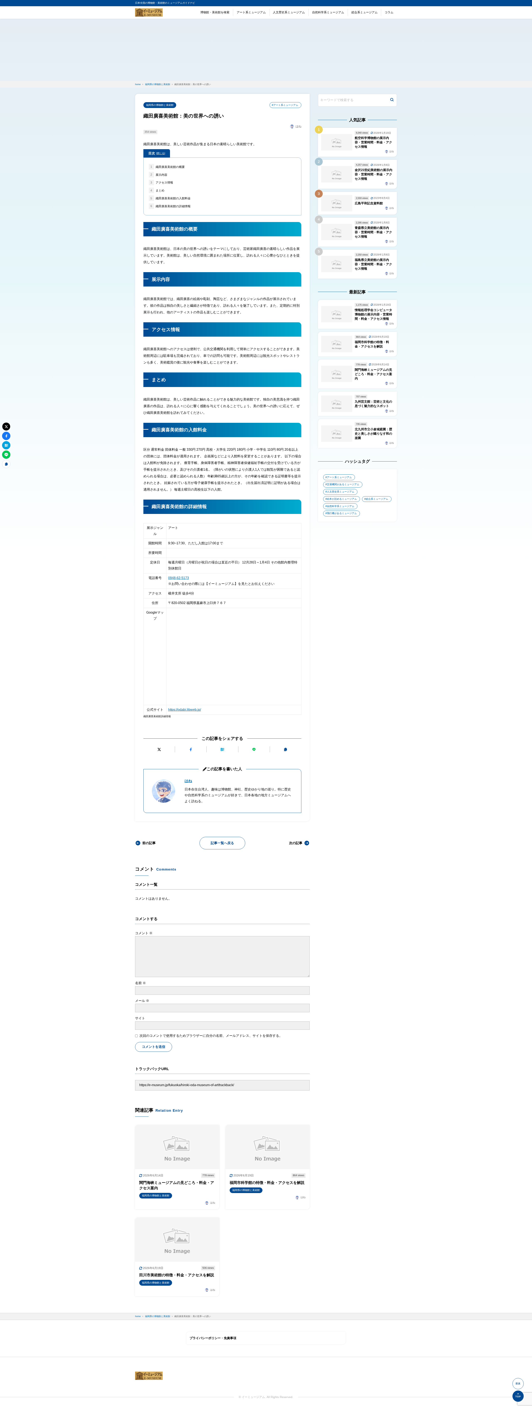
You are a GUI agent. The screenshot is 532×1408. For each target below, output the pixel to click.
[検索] (392, 100)
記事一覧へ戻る (222, 843)
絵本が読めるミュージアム (342, 498)
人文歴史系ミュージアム (289, 12)
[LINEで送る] (254, 749)
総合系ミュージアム (364, 12)
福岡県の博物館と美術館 (160, 105)
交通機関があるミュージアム (343, 484)
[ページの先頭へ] (518, 1396)
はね (188, 781)
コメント (144, 933)
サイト (140, 1018)
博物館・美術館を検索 (214, 12)
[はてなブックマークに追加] (222, 749)
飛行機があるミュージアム (342, 513)
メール (142, 1000)
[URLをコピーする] (285, 749)
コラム (389, 12)
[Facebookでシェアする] (190, 749)
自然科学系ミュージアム (328, 12)
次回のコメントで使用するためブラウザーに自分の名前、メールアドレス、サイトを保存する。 (210, 1035)
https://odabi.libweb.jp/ (184, 709)
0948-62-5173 (178, 578)
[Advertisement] (266, 50)
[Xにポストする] (159, 749)
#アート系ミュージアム (285, 105)
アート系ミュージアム (251, 12)
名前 (140, 983)
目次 (156, 153)
